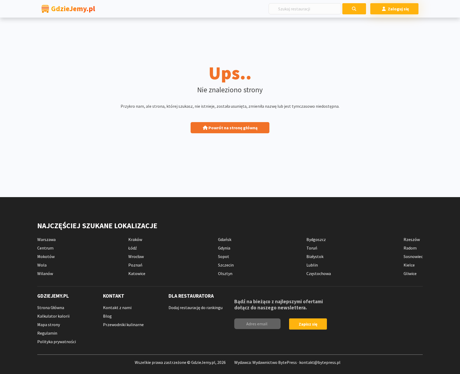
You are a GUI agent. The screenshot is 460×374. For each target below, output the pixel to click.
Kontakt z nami (117, 307)
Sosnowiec (413, 256)
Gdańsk (224, 239)
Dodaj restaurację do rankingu (196, 307)
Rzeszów (412, 239)
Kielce (409, 265)
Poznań (135, 265)
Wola (42, 265)
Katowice (136, 273)
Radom (410, 248)
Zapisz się (308, 324)
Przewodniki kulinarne (123, 324)
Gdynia (224, 248)
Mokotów (46, 256)
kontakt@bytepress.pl (319, 362)
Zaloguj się (398, 8)
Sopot (223, 256)
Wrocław (136, 256)
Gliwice (410, 273)
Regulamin (47, 333)
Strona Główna (50, 307)
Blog (107, 316)
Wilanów (45, 273)
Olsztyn (225, 273)
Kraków (135, 239)
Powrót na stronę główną (232, 127)
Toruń (311, 248)
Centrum (45, 248)
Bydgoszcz (316, 239)
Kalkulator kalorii (53, 316)
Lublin (312, 265)
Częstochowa (318, 273)
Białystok (314, 256)
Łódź (132, 248)
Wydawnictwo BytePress (274, 362)
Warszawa (46, 239)
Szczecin (226, 265)
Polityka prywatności (56, 341)
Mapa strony (48, 324)
